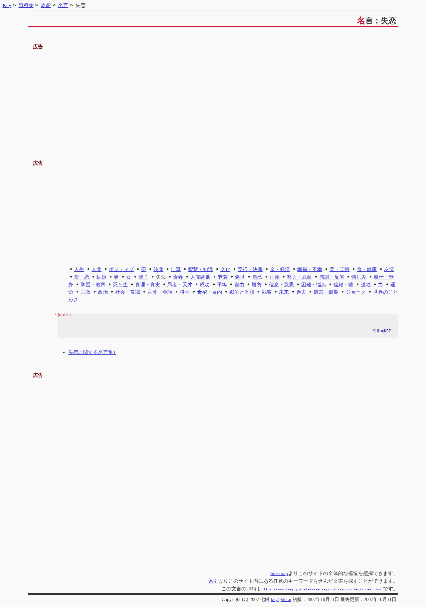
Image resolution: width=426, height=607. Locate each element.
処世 (240, 277)
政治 (103, 292)
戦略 (267, 292)
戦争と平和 (241, 292)
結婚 (101, 277)
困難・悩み (313, 284)
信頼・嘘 (343, 284)
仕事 (176, 269)
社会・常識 (127, 292)
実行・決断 (250, 269)
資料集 (26, 5)
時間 (158, 269)
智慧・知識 (200, 269)
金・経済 (280, 269)
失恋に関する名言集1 (92, 352)
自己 (257, 277)
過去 (301, 292)
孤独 (366, 284)
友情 (389, 269)
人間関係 (200, 277)
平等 (222, 284)
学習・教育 (93, 284)
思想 (46, 5)
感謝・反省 (331, 277)
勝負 (257, 284)
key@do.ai (281, 599)
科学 (185, 292)
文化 (225, 269)
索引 (213, 581)
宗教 (86, 292)
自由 (239, 284)
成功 (205, 284)
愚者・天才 (179, 284)
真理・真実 (147, 284)
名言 (63, 5)
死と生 (120, 284)
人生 (79, 269)
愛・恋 (81, 277)
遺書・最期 (326, 292)
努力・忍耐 (299, 277)
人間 (97, 269)
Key (7, 5)
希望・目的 (209, 292)
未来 (284, 292)
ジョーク (356, 292)
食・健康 (367, 269)
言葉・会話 (159, 292)
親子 (143, 277)
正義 (275, 277)
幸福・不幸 (309, 269)
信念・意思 (281, 284)
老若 (223, 277)
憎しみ (358, 277)
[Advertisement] (213, 97)
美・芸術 (339, 269)
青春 (178, 277)
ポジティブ (121, 269)
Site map (279, 573)
